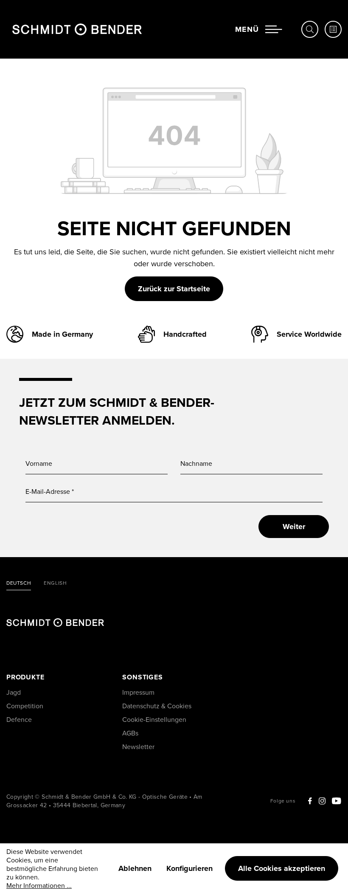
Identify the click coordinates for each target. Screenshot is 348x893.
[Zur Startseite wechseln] (77, 29)
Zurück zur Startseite (174, 288)
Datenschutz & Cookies (156, 705)
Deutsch (18, 583)
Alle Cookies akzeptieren (281, 868)
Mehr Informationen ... (39, 885)
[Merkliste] (333, 29)
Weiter (294, 526)
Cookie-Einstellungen (154, 719)
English (55, 583)
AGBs (130, 733)
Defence (19, 719)
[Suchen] (309, 29)
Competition (24, 705)
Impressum (138, 692)
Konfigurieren (189, 868)
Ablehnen (135, 868)
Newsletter (138, 746)
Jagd (13, 692)
